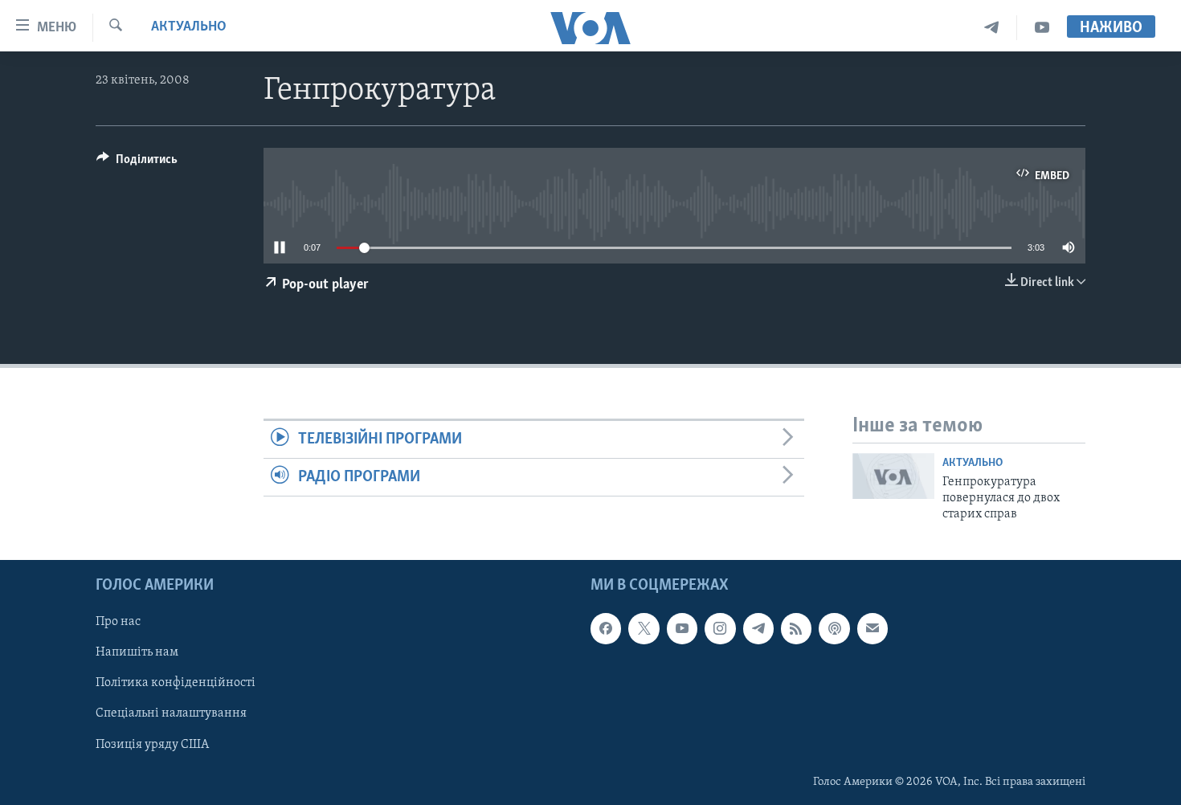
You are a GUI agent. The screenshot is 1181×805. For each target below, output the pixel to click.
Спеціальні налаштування (171, 713)
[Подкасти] (834, 628)
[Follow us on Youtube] (682, 628)
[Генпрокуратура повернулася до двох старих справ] (893, 476)
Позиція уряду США (152, 744)
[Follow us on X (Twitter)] (643, 628)
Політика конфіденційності (175, 682)
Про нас (118, 621)
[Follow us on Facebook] (605, 628)
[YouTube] (1042, 27)
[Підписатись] (872, 628)
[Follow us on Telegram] (758, 628)
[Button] (137, 163)
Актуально (189, 27)
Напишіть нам (137, 652)
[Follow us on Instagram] (720, 628)
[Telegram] (991, 27)
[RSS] (796, 628)
